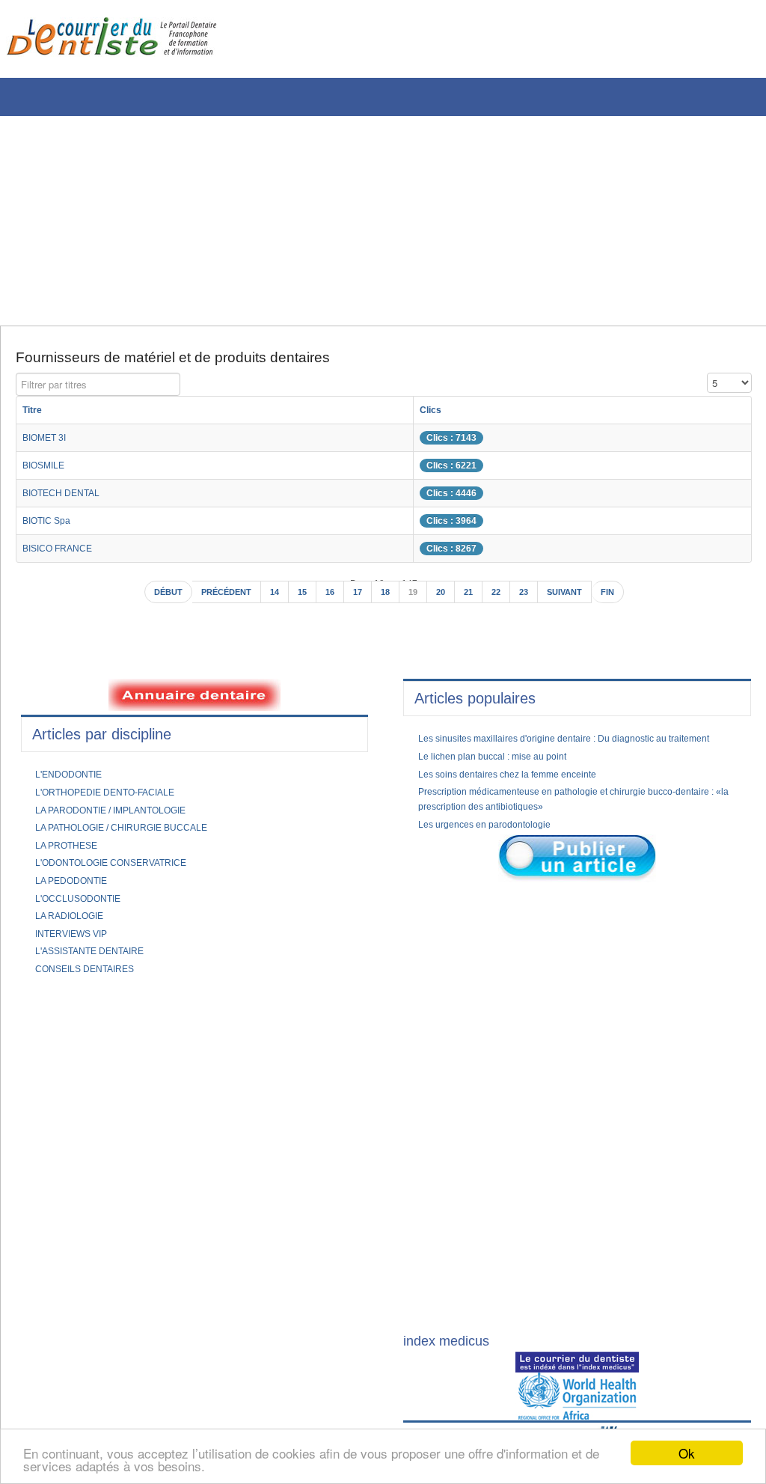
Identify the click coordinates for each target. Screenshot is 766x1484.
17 (357, 599)
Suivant (577, 599)
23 (532, 599)
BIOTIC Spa (50, 526)
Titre (34, 415)
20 (445, 599)
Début (151, 599)
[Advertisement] (378, 221)
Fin (625, 599)
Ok (686, 1453)
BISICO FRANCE (62, 554)
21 (474, 599)
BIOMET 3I (48, 443)
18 (387, 599)
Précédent (216, 599)
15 (299, 599)
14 (270, 599)
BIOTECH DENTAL (67, 498)
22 (503, 599)
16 (328, 599)
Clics (456, 415)
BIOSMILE (47, 471)
